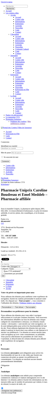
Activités (9, 172)
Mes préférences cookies (20, 122)
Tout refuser (19, 307)
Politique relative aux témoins (31, 303)
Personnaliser (7, 307)
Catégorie (4, 269)
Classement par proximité (13, 274)
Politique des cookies (18, 121)
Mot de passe (6, 153)
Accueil (9, 132)
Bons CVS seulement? (12, 271)
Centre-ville (10, 165)
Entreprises (10, 170)
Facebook (4, 178)
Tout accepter (30, 307)
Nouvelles (9, 174)
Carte (8, 136)
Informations (10, 168)
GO (2, 223)
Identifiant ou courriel (9, 146)
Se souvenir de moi (10, 157)
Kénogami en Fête (13, 134)
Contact (9, 138)
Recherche (10, 9)
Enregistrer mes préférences (11, 391)
